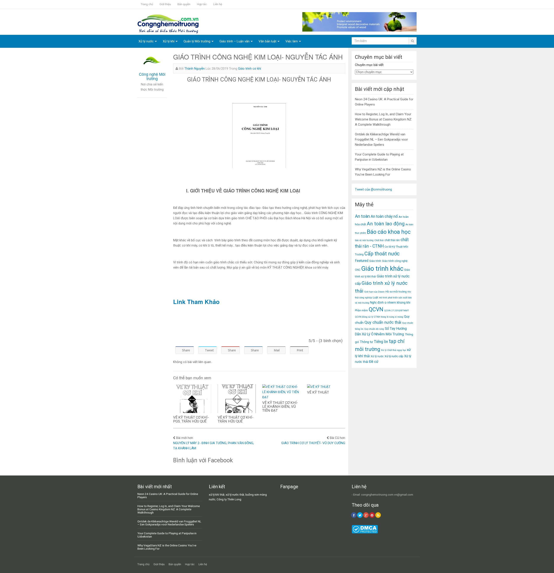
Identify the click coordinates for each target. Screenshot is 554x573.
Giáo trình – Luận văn (234, 41)
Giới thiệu (165, 4)
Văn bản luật (267, 41)
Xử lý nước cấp (394, 356)
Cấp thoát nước (381, 254)
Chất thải (379, 240)
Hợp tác (202, 4)
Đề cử (373, 362)
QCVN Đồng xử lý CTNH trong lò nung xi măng (379, 316)
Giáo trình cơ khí (249, 68)
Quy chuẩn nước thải (382, 322)
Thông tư (366, 342)
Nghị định (377, 302)
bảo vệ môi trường (364, 240)
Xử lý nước (146, 41)
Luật (375, 297)
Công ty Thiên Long (229, 499)
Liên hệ (217, 4)
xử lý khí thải (216, 494)
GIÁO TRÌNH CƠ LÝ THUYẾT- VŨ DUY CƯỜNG (313, 443)
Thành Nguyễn (194, 68)
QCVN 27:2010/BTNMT (396, 310)
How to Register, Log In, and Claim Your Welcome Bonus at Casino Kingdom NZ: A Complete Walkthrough (383, 119)
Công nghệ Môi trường (152, 76)
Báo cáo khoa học (389, 232)
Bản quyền (183, 4)
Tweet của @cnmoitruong (373, 189)
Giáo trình (375, 260)
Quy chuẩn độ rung (374, 329)
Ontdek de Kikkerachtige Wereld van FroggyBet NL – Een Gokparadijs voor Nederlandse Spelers (381, 139)
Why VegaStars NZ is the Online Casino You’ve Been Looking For (166, 547)
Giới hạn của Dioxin (374, 291)
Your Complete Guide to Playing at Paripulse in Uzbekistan (166, 534)
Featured (361, 261)
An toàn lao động (386, 223)
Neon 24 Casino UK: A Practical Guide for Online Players (167, 495)
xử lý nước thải (235, 494)
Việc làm (291, 41)
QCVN (376, 309)
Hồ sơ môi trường (396, 291)
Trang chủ (147, 4)
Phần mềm (361, 310)
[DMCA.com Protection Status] (365, 532)
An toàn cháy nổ (384, 216)
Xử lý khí (168, 41)
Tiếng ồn (381, 341)
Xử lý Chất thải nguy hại (393, 350)
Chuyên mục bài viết (369, 65)
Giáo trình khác (382, 268)
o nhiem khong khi (397, 302)
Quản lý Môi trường (197, 41)
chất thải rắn (392, 240)
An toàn (362, 216)
